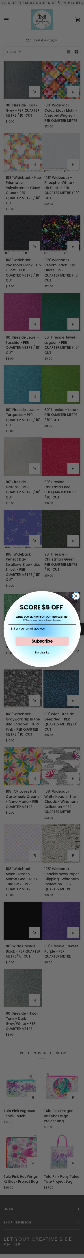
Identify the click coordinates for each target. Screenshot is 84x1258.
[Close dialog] (75, 595)
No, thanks (42, 652)
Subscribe (41, 641)
